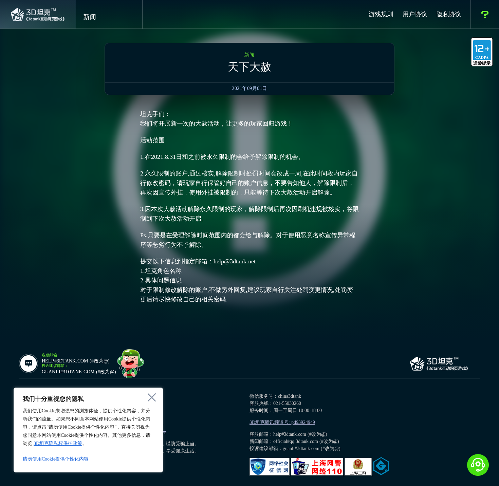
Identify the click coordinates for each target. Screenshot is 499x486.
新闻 (89, 16)
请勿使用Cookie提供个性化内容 (56, 459)
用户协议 (415, 14)
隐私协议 (449, 14)
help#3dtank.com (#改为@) (76, 361)
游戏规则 (381, 14)
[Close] (152, 397)
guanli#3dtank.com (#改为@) (79, 372)
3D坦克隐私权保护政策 (58, 443)
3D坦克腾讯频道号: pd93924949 (282, 422)
